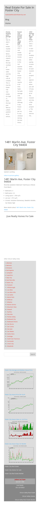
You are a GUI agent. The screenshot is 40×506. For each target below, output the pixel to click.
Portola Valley (11, 317)
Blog (7, 19)
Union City (10, 344)
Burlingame (10, 270)
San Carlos (10, 326)
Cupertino (9, 275)
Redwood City (11, 319)
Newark (9, 309)
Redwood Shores (12, 322)
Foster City (9, 282)
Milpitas (9, 302)
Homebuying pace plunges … (8, 35)
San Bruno (10, 324)
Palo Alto (10, 314)
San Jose (9, 329)
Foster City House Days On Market (15, 444)
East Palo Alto (10, 280)
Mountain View (11, 307)
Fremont (9, 285)
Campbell (9, 273)
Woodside (10, 346)
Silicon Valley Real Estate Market (25, 500)
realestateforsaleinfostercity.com (15, 15)
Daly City (9, 278)
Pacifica (9, 312)
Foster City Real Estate (12, 466)
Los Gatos (10, 295)
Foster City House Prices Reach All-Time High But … (19, 38)
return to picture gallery (11, 175)
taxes (30, 46)
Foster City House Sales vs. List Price (16, 419)
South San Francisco (13, 339)
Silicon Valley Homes (28, 496)
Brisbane (9, 268)
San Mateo (10, 331)
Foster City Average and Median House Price (18, 370)
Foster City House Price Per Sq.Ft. (15, 394)
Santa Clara (10, 334)
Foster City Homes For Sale (13, 470)
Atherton (9, 263)
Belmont (9, 265)
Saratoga (10, 336)
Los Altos (10, 290)
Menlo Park (10, 297)
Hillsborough (11, 287)
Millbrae (9, 300)
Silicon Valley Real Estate (27, 492)
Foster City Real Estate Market (14, 473)
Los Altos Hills (11, 292)
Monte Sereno (11, 304)
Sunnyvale (10, 341)
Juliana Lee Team (20, 479)
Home (8, 23)
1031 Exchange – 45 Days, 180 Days (31, 36)
